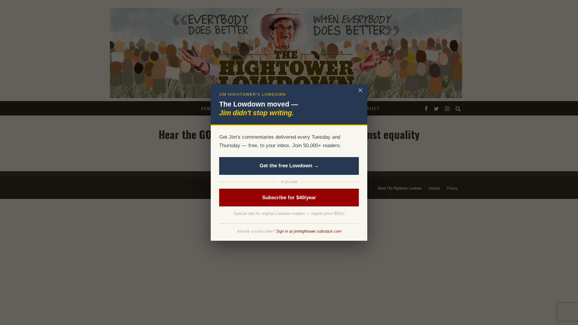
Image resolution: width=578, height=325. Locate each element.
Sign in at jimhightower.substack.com (308, 231)
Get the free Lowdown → (289, 166)
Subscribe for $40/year (289, 197)
